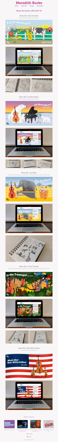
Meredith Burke (29, 3)
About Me (24, 6)
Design (32, 6)
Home (16, 6)
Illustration (40, 6)
